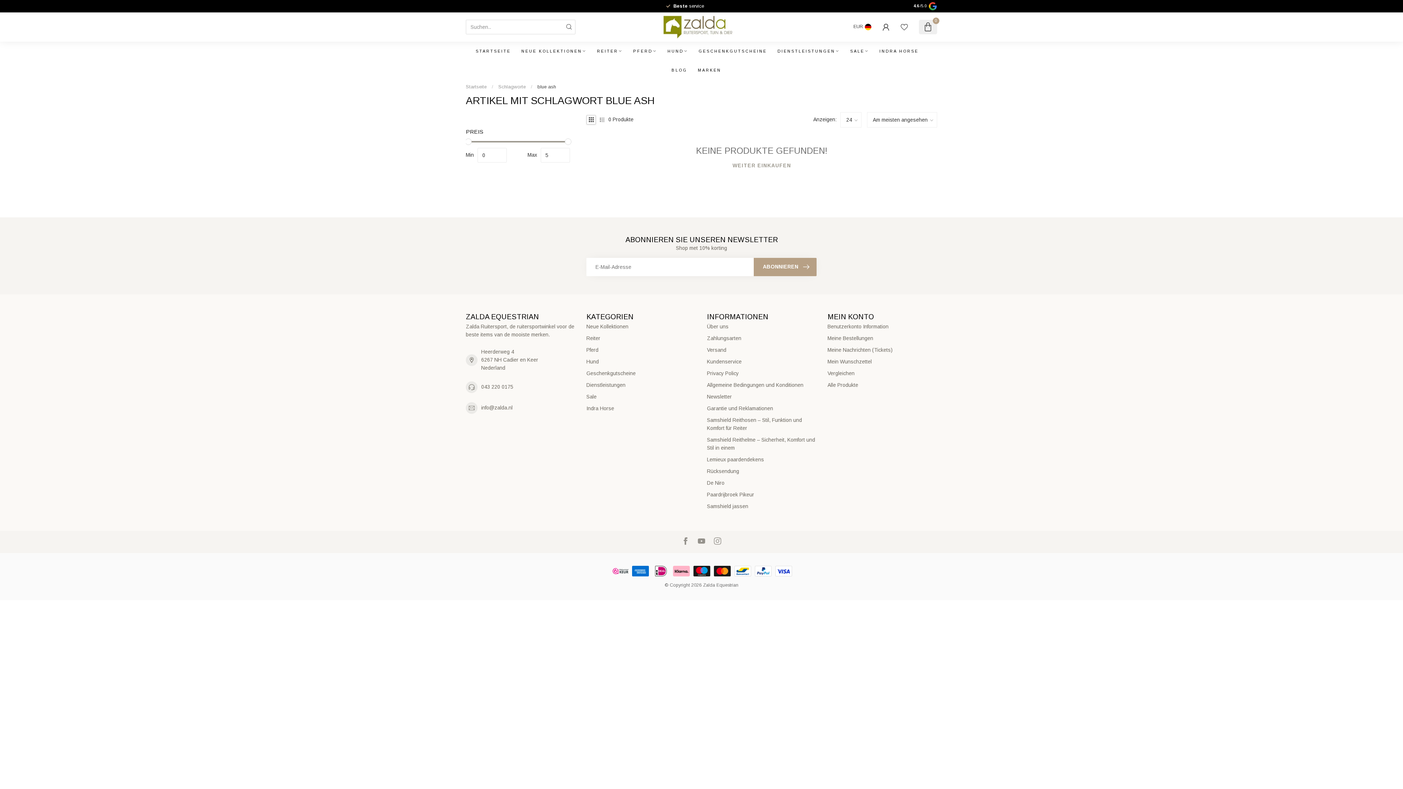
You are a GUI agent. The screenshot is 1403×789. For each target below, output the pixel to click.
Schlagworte (512, 86)
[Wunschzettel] (904, 27)
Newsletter (719, 397)
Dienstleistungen (806, 51)
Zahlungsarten (724, 338)
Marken (709, 70)
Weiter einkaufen (762, 165)
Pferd (643, 51)
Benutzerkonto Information (858, 326)
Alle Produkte (843, 385)
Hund (676, 51)
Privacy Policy (723, 373)
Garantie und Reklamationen (740, 408)
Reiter (607, 51)
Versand (716, 350)
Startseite (493, 51)
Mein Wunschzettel (850, 362)
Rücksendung (723, 471)
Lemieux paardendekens (735, 459)
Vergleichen (841, 373)
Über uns (718, 326)
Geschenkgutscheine (733, 51)
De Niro (716, 483)
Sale (857, 51)
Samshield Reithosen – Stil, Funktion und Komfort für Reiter (754, 424)
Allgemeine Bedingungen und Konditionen (755, 385)
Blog (679, 70)
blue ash (546, 86)
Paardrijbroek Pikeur (730, 495)
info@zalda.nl (497, 408)
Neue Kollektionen (551, 51)
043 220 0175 (497, 387)
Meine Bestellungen (850, 338)
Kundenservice (724, 362)
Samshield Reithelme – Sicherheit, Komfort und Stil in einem (761, 444)
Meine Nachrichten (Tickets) (860, 350)
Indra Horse (899, 51)
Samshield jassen (727, 506)
